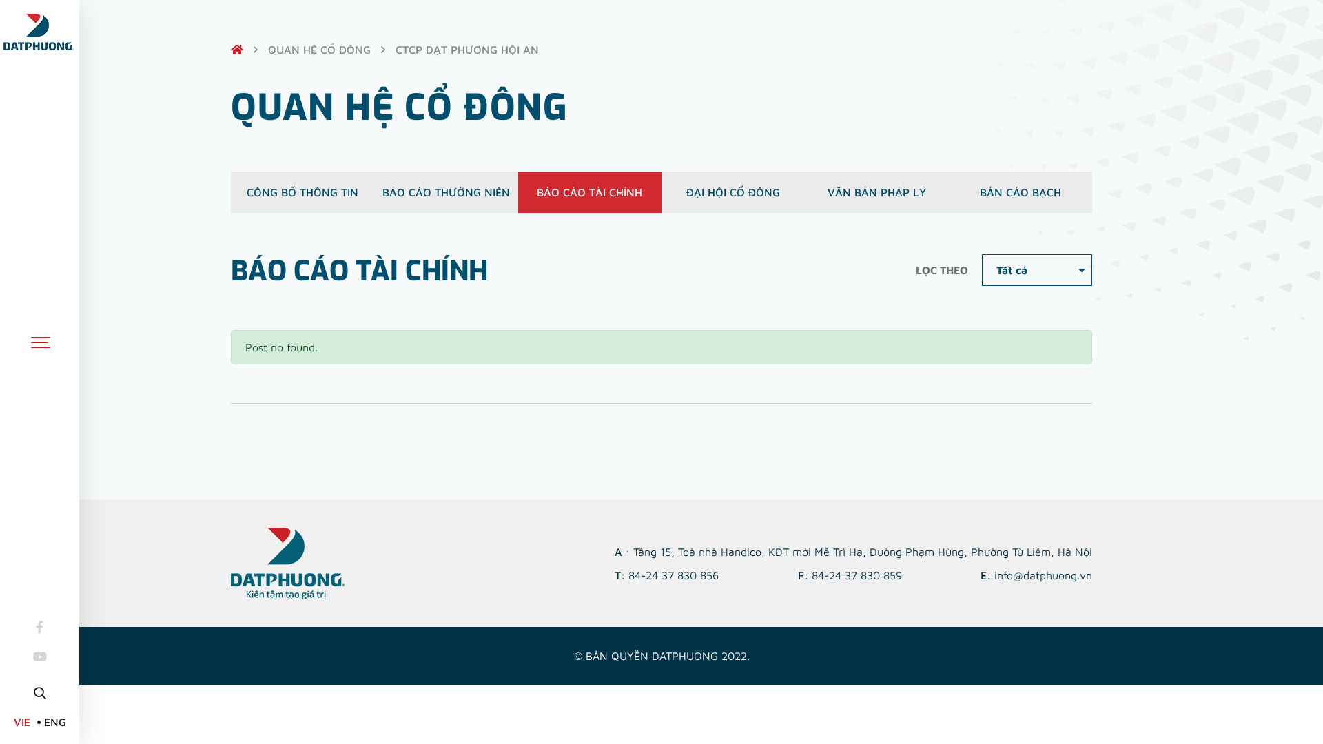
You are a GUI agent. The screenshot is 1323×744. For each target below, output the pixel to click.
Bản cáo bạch (1020, 192)
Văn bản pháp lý (877, 192)
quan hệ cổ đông (319, 49)
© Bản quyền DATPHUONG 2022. (662, 656)
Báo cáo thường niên (446, 192)
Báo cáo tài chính (589, 192)
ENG (55, 722)
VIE (22, 722)
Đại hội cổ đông (733, 192)
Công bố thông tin (302, 192)
